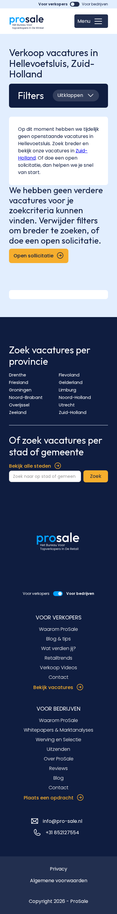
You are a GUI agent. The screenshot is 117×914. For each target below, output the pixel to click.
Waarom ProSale (58, 629)
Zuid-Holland (72, 412)
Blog (58, 778)
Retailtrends (58, 658)
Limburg (67, 390)
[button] (91, 21)
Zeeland (17, 412)
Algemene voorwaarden (58, 880)
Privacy (58, 868)
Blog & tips (58, 638)
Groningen (20, 390)
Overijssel (19, 405)
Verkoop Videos (58, 667)
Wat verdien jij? (58, 648)
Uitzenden (58, 749)
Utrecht (67, 405)
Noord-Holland (75, 397)
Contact (58, 677)
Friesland (18, 382)
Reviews (58, 768)
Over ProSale (59, 758)
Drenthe (17, 375)
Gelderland (70, 382)
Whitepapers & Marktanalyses (58, 730)
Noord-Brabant (26, 397)
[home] (27, 21)
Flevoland (69, 375)
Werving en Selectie (58, 739)
